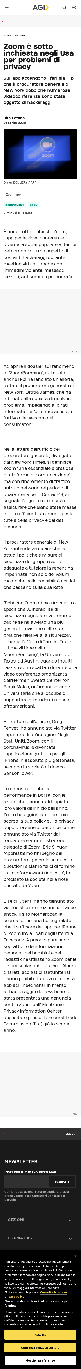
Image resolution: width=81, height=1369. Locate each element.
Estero (20, 35)
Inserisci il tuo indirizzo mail (30, 1172)
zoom (34, 204)
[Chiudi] (76, 1256)
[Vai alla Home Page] (40, 7)
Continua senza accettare (40, 1348)
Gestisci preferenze (40, 1360)
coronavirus (15, 204)
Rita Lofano (14, 118)
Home (7, 35)
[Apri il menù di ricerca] (64, 7)
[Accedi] (74, 7)
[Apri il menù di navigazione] (6, 7)
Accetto (40, 1335)
